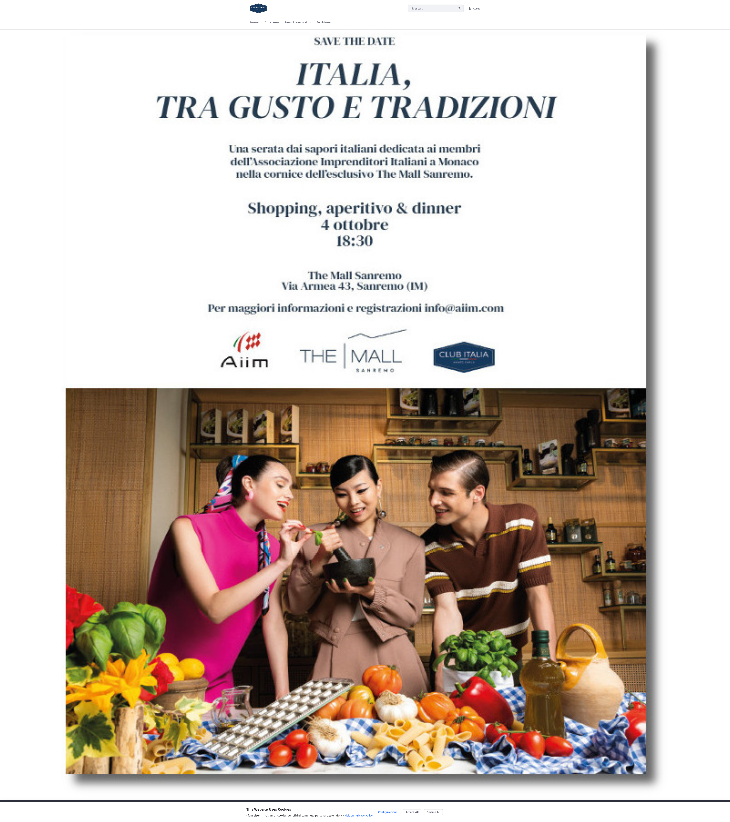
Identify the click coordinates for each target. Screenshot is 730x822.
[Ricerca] (459, 8)
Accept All (412, 812)
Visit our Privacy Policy (358, 815)
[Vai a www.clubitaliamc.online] (259, 8)
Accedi (477, 8)
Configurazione (388, 812)
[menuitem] (254, 22)
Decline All (433, 812)
